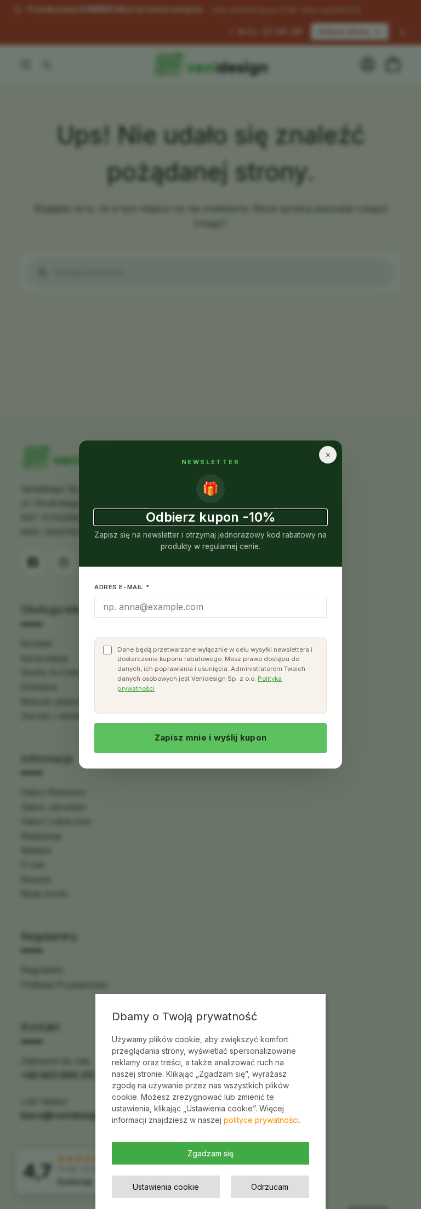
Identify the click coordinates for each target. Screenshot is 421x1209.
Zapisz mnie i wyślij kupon (211, 737)
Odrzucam (269, 1186)
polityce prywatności (261, 1120)
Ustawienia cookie (166, 1186)
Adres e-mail (122, 587)
